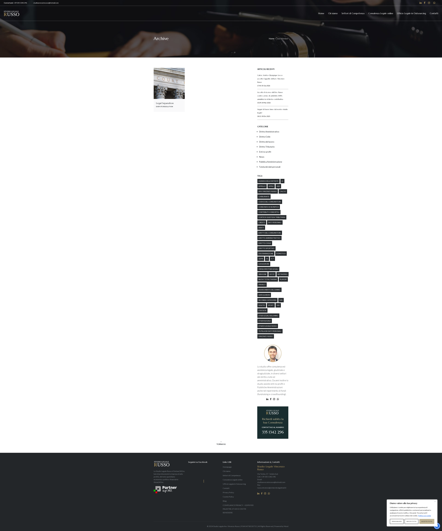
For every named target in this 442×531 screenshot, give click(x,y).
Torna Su (221, 444)
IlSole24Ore (264, 264)
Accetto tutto (426, 521)
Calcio (283, 191)
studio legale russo (268, 326)
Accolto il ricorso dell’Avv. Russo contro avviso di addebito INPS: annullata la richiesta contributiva (270, 95)
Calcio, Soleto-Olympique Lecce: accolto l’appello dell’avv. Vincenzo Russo (270, 78)
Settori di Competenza (231, 475)
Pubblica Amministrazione (270, 161)
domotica (281, 253)
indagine (262, 274)
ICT (272, 259)
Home (271, 38)
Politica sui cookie (424, 516)
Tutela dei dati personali (269, 167)
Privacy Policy (228, 492)
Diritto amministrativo (269, 238)
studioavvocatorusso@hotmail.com (271, 482)
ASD (278, 186)
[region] (412, 512)
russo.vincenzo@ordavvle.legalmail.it (271, 488)
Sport (271, 305)
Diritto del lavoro (266, 141)
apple (271, 186)
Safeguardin (264, 295)
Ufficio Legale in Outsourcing (234, 484)
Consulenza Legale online (232, 480)
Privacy (262, 285)
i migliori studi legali (268, 269)
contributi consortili (269, 212)
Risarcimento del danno (269, 290)
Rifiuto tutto (411, 521)
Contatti (226, 488)
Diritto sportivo (266, 248)
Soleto (262, 305)
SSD (278, 305)
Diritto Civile (264, 136)
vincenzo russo (266, 336)
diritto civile (265, 243)
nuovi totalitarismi (268, 279)
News (261, 157)
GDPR (261, 259)
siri (281, 300)
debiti (261, 228)
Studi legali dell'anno (268, 316)
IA (267, 259)
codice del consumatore (270, 202)
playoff (283, 279)
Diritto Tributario (267, 146)
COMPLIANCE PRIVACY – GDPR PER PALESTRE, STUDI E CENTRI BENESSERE (238, 509)
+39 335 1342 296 (20, 3)
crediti (262, 222)
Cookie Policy (228, 497)
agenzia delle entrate (268, 181)
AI (282, 181)
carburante (264, 197)
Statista (262, 310)
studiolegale (265, 321)
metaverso (282, 274)
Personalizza (397, 521)
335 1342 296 (273, 432)
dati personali (274, 222)
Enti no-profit (265, 151)
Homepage (227, 467)
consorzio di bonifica (269, 207)
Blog (225, 501)
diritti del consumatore (270, 233)
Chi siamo (226, 471)
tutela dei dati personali (270, 331)
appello (262, 186)
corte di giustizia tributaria (272, 217)
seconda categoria (267, 300)
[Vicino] (435, 501)
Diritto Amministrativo (269, 131)
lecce (272, 274)
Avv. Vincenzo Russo (268, 191)
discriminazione (266, 253)
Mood (286, 526)
